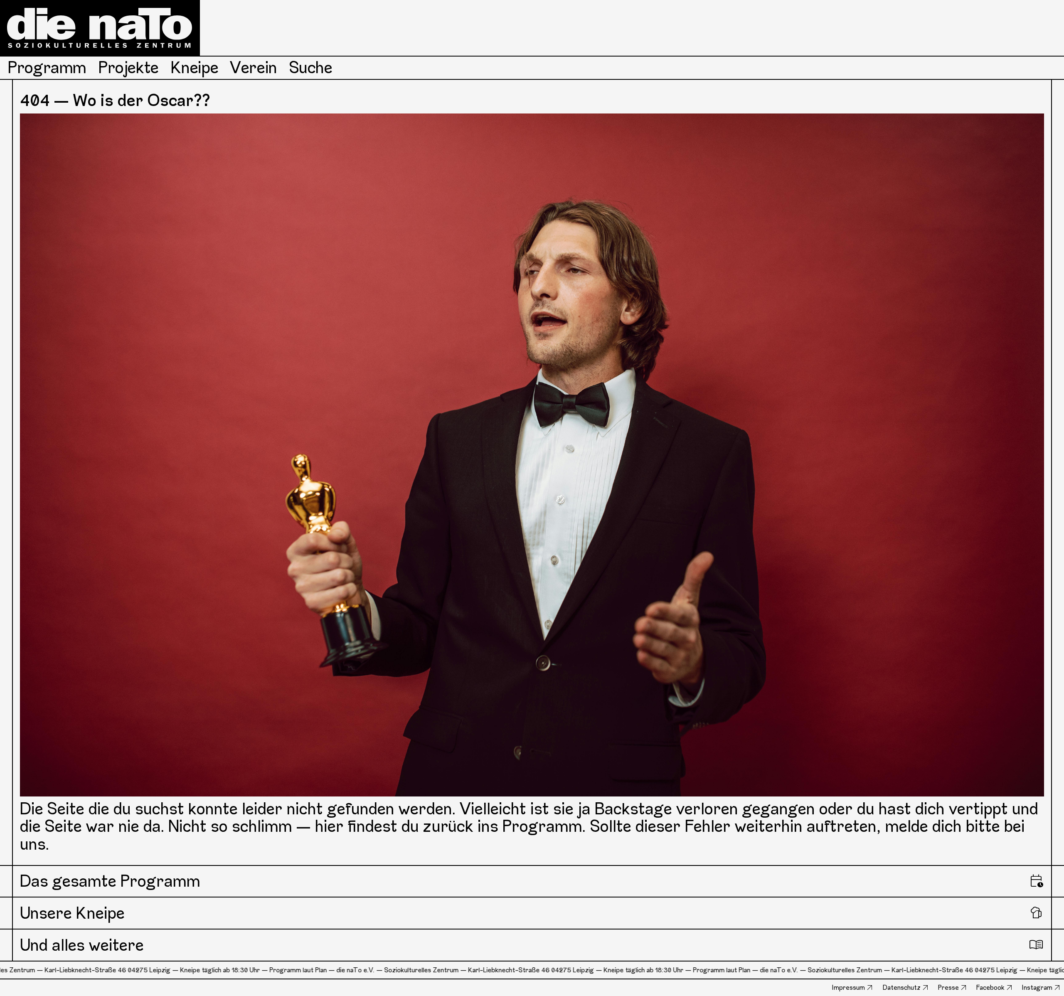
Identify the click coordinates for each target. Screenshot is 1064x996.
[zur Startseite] (100, 28)
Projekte (129, 67)
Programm (47, 67)
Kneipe (195, 67)
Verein (253, 67)
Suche (310, 67)
